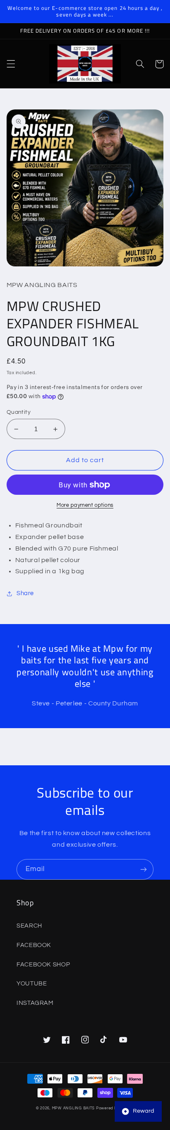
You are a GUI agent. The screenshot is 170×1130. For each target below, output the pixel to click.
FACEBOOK (34, 945)
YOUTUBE (32, 983)
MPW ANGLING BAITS (73, 1108)
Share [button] (25, 593)
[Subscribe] (143, 869)
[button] (10, 64)
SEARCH (29, 926)
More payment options (85, 505)
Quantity (19, 412)
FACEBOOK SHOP (43, 964)
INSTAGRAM (35, 1003)
